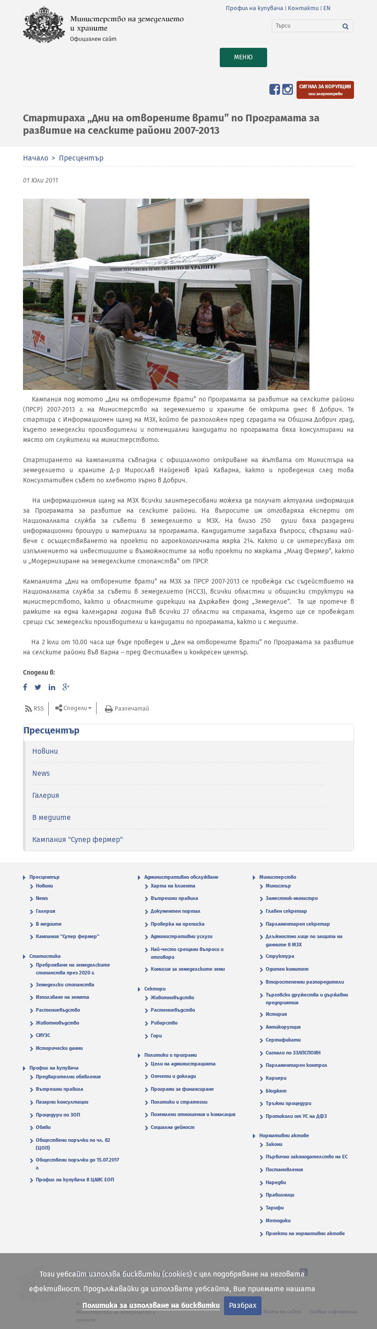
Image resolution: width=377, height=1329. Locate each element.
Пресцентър (81, 158)
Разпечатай (131, 708)
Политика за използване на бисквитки (151, 1305)
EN (327, 8)
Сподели (75, 708)
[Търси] (346, 25)
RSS (39, 708)
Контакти (303, 8)
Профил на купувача (254, 8)
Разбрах (243, 1305)
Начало (35, 158)
